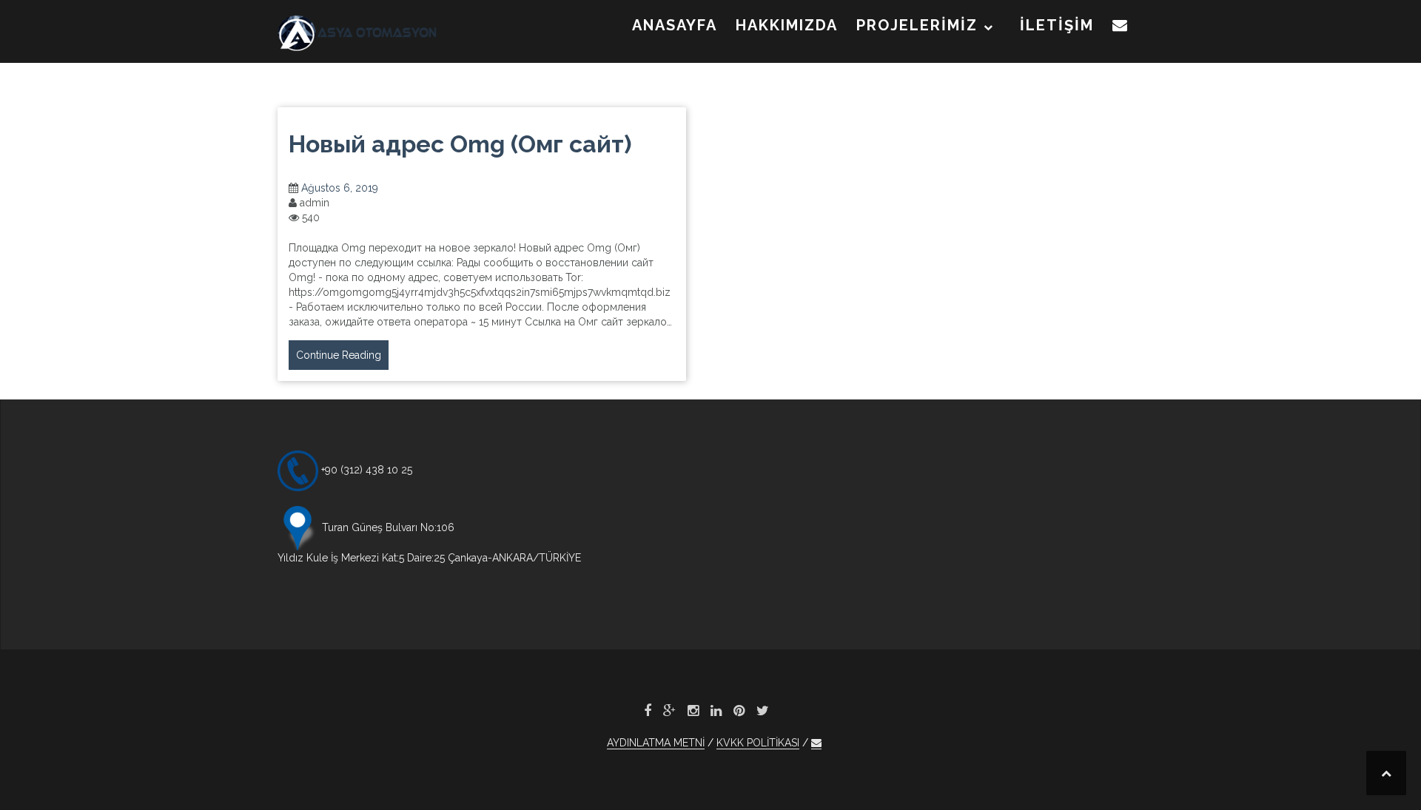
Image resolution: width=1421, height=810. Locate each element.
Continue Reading (338, 355)
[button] (1120, 28)
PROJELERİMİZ (917, 25)
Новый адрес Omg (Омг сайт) (460, 144)
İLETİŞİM (1057, 25)
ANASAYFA (674, 25)
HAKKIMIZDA (787, 25)
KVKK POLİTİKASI (757, 743)
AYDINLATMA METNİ (656, 743)
